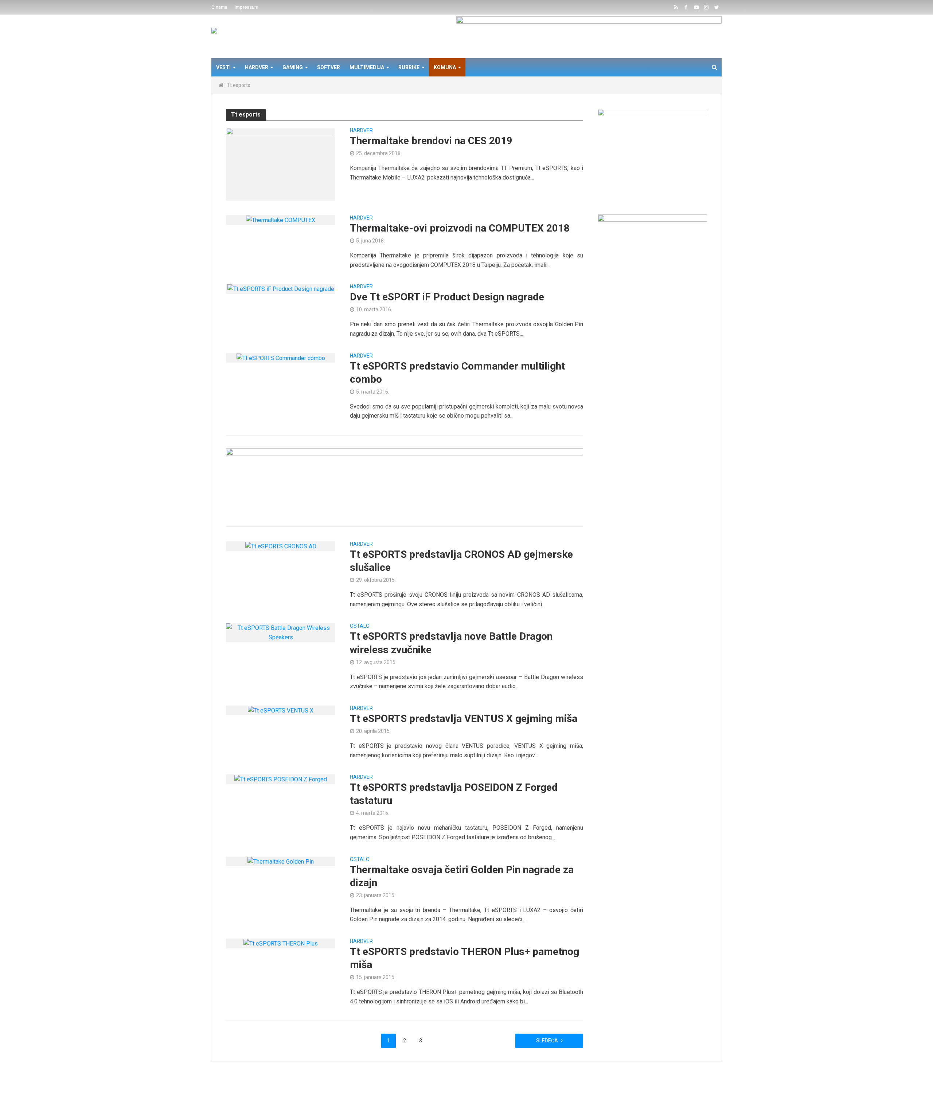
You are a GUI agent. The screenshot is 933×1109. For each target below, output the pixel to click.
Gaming (292, 67)
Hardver (256, 67)
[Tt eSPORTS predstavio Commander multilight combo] (281, 357)
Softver (328, 67)
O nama (219, 7)
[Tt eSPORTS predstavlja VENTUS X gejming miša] (280, 710)
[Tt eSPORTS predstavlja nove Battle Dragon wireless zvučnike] (280, 632)
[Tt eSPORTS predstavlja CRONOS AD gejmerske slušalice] (280, 545)
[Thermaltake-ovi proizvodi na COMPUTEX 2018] (280, 219)
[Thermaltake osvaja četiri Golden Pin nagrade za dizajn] (280, 861)
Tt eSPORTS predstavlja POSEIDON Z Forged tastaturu (454, 793)
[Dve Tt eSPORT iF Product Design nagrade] (280, 288)
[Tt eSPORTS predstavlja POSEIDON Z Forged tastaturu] (280, 778)
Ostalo (360, 626)
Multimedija (367, 67)
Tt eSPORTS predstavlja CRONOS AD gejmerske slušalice (461, 560)
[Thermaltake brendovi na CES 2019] (280, 163)
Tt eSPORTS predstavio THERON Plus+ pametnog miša (464, 958)
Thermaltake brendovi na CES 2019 (431, 141)
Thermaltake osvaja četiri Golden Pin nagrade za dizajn (462, 876)
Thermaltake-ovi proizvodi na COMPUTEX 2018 (460, 228)
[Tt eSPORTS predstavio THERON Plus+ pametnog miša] (280, 943)
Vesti (223, 67)
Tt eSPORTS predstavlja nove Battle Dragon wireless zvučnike (451, 642)
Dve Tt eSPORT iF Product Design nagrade (447, 297)
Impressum (246, 7)
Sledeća (547, 1040)
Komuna (445, 67)
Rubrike (408, 67)
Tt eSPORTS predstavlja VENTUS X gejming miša (463, 719)
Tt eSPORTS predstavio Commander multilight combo (457, 372)
